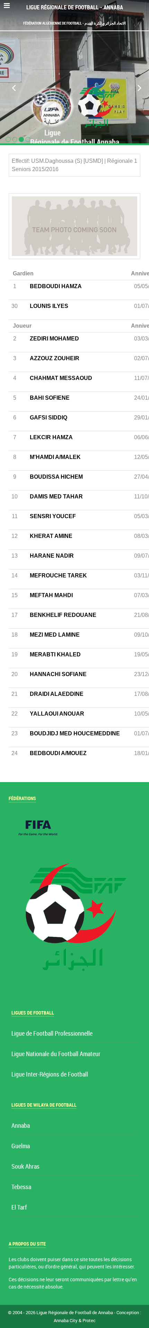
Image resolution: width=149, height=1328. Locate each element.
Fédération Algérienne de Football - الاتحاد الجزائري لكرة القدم (74, 23)
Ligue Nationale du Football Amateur (55, 1054)
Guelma (20, 1146)
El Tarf (19, 1207)
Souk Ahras (25, 1166)
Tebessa (21, 1187)
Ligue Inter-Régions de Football (49, 1074)
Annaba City (66, 1320)
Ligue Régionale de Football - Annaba (74, 7)
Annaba (20, 1126)
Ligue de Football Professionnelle (52, 1033)
